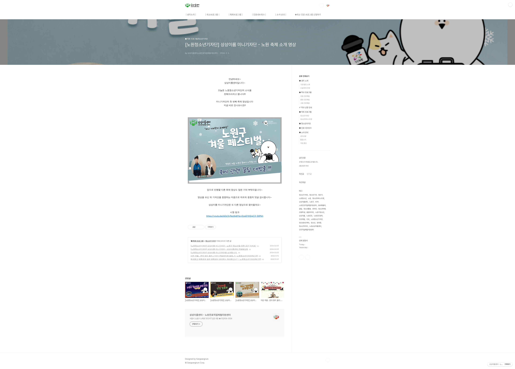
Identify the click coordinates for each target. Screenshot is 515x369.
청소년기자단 (210, 241)
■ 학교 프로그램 (305, 92)
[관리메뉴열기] (510, 5)
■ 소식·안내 (303, 132)
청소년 (313, 223)
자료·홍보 (303, 143)
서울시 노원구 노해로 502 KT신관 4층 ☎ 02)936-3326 (211, 318)
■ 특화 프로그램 (197, 241)
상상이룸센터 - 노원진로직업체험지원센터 (210, 314)
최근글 (301, 174)
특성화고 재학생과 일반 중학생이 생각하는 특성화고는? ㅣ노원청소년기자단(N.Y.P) (226, 259)
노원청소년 (302, 198)
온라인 (314, 209)
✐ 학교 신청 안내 (305, 107)
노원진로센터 (318, 216)
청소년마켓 (322, 209)
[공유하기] (198, 227)
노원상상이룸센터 (315, 226)
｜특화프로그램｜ (235, 14)
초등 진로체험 (305, 96)
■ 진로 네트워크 (305, 128)
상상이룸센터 (303, 202)
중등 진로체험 (305, 100)
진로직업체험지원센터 (306, 230)
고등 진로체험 (305, 103)
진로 (307, 219)
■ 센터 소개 (303, 81)
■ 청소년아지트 (305, 124)
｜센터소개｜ (191, 14)
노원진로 (309, 216)
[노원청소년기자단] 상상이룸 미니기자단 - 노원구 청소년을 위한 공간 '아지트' (223, 246)
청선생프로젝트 (304, 223)
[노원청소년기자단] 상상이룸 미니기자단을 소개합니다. (214, 252)
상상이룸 (302, 216)
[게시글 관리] (201, 227)
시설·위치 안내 (305, 88)
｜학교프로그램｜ (212, 14)
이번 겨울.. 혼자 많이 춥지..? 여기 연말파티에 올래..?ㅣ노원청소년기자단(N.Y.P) (224, 256)
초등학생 (302, 212)
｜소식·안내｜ (281, 14)
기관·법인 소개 (305, 85)
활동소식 (303, 140)
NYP (317, 202)
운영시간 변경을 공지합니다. (308, 162)
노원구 (311, 202)
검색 (322, 5)
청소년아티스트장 (306, 119)
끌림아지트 (310, 212)
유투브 (307, 257)
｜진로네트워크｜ (259, 14)
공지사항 (303, 136)
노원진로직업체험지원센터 (308, 205)
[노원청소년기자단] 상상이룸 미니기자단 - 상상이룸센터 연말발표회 (219, 249)
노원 (309, 198)
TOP (328, 360)
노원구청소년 (319, 212)
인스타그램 (301, 257)
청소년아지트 (303, 226)
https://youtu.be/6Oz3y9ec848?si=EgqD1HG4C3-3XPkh (234, 216)
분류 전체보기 (304, 76)
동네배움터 (322, 205)
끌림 (300, 209)
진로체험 (302, 219)
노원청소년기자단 (317, 219)
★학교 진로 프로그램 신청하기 (308, 14)
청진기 (320, 195)
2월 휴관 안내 (303, 166)
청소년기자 (313, 195)
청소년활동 (307, 209)
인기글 (309, 174)
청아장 (319, 223)
